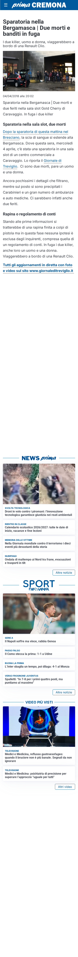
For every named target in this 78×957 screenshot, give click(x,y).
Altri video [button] (65, 787)
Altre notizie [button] (64, 572)
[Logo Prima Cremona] (39, 5)
